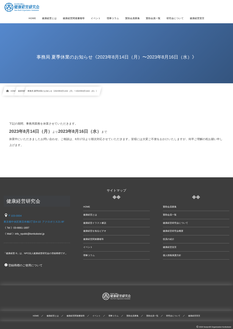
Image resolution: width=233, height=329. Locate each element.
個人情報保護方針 (172, 255)
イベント (87, 247)
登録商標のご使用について (25, 265)
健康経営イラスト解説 (94, 223)
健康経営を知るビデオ (94, 231)
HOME (86, 207)
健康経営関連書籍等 (93, 239)
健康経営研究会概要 (173, 231)
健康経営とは (90, 215)
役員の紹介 (168, 239)
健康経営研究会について (175, 223)
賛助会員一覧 (170, 215)
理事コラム (89, 255)
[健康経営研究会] (22, 7)
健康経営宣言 (170, 247)
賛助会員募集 (170, 207)
